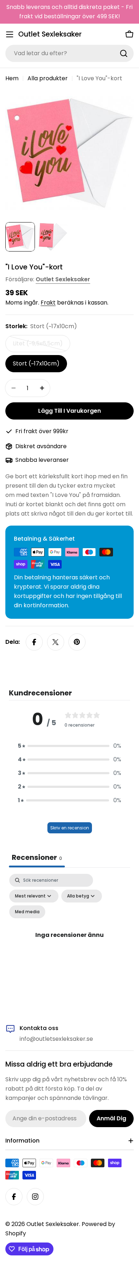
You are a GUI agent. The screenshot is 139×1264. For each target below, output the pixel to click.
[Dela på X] (55, 642)
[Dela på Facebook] (34, 642)
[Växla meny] (9, 34)
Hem (12, 78)
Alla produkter (47, 78)
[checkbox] (27, 911)
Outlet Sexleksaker (50, 34)
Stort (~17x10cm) (36, 363)
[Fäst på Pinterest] (77, 642)
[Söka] (123, 53)
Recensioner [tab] (37, 857)
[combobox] (69, 53)
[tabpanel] (69, 943)
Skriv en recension (69, 828)
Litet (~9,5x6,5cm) (39, 345)
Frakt (48, 302)
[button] (69, 746)
